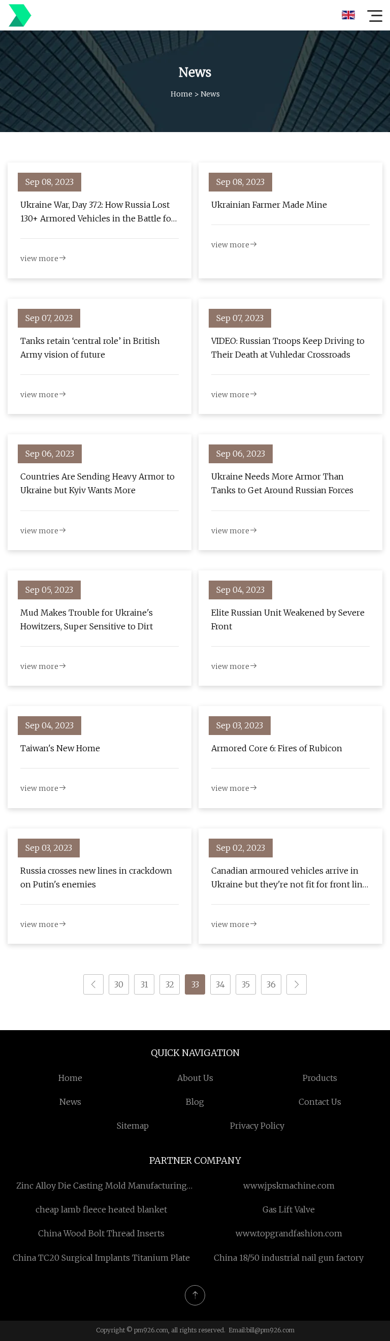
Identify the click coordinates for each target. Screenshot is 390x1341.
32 (170, 984)
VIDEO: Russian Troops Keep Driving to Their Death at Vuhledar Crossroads (288, 348)
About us (195, 1078)
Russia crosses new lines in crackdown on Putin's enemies (96, 877)
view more (39, 258)
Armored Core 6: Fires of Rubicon (276, 748)
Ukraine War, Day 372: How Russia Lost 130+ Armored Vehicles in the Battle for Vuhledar (97, 213)
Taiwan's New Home (60, 748)
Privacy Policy (257, 1126)
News (70, 1102)
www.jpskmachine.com (289, 1185)
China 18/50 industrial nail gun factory (289, 1258)
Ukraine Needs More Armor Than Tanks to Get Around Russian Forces (282, 483)
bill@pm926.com (270, 1330)
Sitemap (133, 1126)
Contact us (320, 1102)
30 (118, 984)
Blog (195, 1102)
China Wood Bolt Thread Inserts (101, 1233)
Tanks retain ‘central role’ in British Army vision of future (90, 348)
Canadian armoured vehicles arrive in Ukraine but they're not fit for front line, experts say (290, 878)
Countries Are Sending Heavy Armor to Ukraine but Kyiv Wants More (97, 483)
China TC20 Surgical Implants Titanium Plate (101, 1258)
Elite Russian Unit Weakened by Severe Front (288, 619)
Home (181, 94)
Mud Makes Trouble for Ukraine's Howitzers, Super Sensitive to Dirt (86, 619)
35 (246, 984)
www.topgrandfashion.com (289, 1233)
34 (220, 984)
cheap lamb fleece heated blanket (101, 1209)
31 (144, 984)
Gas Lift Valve (289, 1209)
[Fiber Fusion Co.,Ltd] (20, 15)
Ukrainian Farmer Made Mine (269, 205)
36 (271, 984)
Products (320, 1078)
